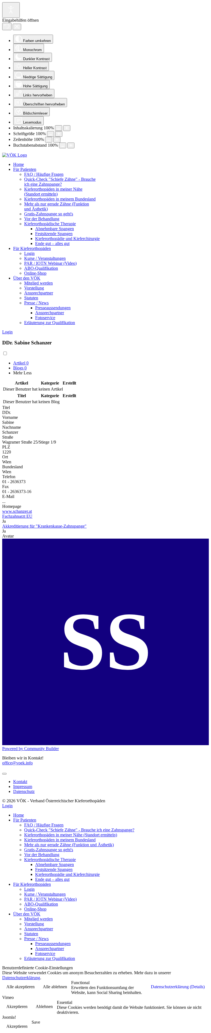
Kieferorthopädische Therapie (50, 223)
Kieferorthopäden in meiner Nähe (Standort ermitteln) (53, 191)
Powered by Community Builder (30, 748)
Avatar (8, 536)
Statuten (31, 298)
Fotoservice (45, 317)
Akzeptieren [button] (16, 1006)
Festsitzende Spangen (54, 233)
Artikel (21, 363)
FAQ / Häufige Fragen (43, 174)
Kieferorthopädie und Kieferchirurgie (67, 238)
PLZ (6, 447)
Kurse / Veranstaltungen (45, 258)
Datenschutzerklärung (21, 977)
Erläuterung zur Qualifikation (49, 322)
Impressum (22, 786)
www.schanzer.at (17, 511)
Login (29, 253)
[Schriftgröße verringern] (50, 134)
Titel (6, 407)
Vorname (10, 417)
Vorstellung (34, 288)
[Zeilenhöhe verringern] (48, 140)
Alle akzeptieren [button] (20, 986)
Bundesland (12, 466)
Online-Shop (35, 273)
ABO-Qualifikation (41, 268)
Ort (5, 457)
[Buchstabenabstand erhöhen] (70, 145)
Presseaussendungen (53, 307)
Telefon (8, 476)
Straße (7, 437)
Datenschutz (24, 791)
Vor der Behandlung (41, 218)
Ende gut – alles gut (52, 243)
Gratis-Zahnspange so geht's (48, 213)
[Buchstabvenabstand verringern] (62, 145)
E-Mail (8, 496)
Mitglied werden (38, 283)
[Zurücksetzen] (7, 26)
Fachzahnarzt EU (17, 516)
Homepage (11, 506)
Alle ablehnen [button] (55, 986)
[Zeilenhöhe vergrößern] (56, 140)
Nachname (11, 427)
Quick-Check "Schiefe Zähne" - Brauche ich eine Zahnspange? (60, 181)
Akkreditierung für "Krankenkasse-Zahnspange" (44, 526)
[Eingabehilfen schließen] (17, 27)
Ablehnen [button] (44, 1006)
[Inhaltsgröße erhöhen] (66, 128)
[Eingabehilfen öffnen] (11, 10)
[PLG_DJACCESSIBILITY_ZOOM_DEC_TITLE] (58, 128)
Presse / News (36, 302)
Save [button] (36, 1022)
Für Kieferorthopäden (32, 248)
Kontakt (20, 781)
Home (18, 164)
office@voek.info (17, 763)
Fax (5, 486)
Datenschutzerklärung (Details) (178, 986)
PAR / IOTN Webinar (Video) (50, 263)
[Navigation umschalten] (4, 774)
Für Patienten (24, 169)
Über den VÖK (26, 278)
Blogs (20, 368)
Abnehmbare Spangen (54, 228)
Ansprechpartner (38, 293)
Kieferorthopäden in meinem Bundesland (60, 199)
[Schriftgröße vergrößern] (58, 134)
